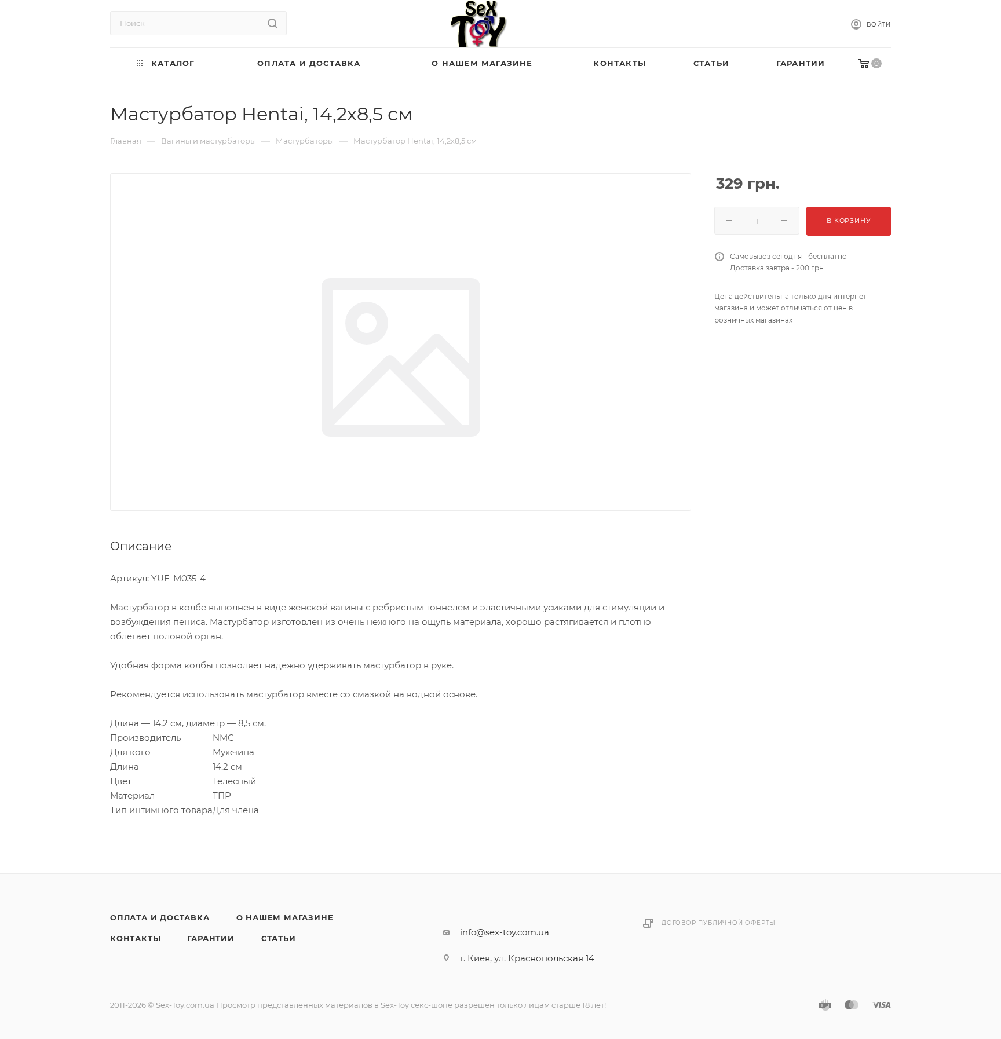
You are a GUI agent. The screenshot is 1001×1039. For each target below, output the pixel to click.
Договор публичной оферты (719, 923)
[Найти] (272, 23)
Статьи (278, 938)
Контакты (135, 938)
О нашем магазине (285, 917)
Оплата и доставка (160, 917)
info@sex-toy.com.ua (504, 932)
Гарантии (210, 938)
